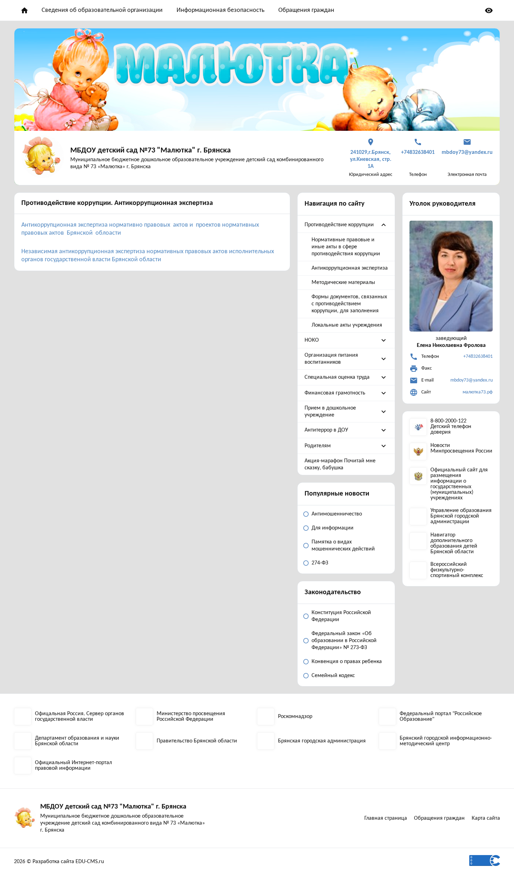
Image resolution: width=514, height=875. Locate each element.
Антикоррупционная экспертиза (350, 268)
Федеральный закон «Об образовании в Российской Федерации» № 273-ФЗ (344, 640)
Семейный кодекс (333, 675)
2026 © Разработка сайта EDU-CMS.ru (59, 862)
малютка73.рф (478, 392)
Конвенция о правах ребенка (347, 661)
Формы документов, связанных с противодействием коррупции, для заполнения (349, 304)
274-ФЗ (320, 563)
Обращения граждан (306, 10)
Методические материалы (343, 282)
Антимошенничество (337, 514)
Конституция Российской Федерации (341, 616)
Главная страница (385, 818)
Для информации (333, 528)
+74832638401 (478, 356)
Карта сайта (486, 818)
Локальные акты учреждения (347, 325)
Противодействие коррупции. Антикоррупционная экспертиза (117, 203)
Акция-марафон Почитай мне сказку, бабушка (340, 464)
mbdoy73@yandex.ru (471, 380)
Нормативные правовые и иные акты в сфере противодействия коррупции (346, 247)
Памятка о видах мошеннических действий (343, 545)
